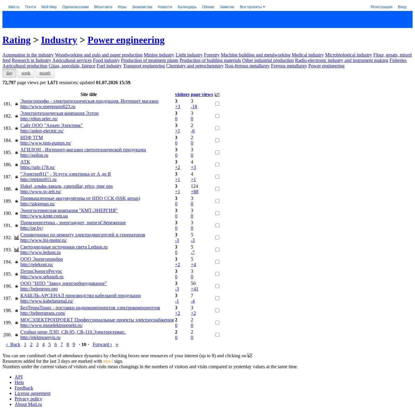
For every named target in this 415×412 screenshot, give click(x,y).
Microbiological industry (348, 54)
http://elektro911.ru (38, 179)
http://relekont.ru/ (36, 264)
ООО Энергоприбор (41, 259)
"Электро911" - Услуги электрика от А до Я (65, 174)
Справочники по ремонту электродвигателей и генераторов (82, 234)
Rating (16, 39)
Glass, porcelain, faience (72, 65)
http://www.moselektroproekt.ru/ (51, 325)
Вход (402, 6)
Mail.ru (14, 6)
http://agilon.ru (34, 155)
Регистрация (382, 6)
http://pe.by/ (31, 228)
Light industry (189, 54)
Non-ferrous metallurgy (247, 65)
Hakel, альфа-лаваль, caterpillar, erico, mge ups (66, 186)
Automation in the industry (28, 54)
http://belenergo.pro (39, 288)
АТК (25, 161)
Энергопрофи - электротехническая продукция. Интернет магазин (89, 101)
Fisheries (397, 60)
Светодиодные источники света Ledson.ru (64, 246)
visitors (182, 94)
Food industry (106, 60)
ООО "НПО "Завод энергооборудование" (63, 283)
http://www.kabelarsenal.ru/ (46, 301)
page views (202, 94)
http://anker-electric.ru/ (41, 130)
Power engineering (126, 39)
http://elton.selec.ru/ (39, 118)
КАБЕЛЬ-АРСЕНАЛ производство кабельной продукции (80, 295)
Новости (165, 6)
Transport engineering (144, 65)
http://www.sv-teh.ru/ (40, 191)
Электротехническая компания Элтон (59, 113)
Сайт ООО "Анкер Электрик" (51, 125)
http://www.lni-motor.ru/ (43, 240)
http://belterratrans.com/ (42, 313)
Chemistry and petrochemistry (195, 65)
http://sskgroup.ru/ (37, 203)
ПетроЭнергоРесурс (41, 271)
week (26, 73)
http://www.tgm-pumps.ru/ (45, 143)
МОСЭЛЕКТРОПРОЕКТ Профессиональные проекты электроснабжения (97, 319)
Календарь (187, 6)
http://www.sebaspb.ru (41, 276)
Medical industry (308, 54)
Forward (102, 344)
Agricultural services (72, 60)
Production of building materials (210, 60)
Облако (208, 6)
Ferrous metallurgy (289, 65)
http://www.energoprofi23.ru (47, 106)
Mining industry (159, 54)
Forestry (212, 54)
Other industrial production (268, 60)
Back (13, 344)
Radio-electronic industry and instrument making (341, 60)
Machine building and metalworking (255, 54)
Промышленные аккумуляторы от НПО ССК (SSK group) (80, 198)
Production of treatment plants (149, 60)
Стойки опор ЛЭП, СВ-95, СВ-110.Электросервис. (73, 332)
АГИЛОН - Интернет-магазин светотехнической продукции (83, 149)
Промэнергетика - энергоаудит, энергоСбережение (73, 222)
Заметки (227, 6)
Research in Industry (31, 60)
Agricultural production (24, 65)
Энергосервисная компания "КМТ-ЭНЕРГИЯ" (69, 210)
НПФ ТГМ (31, 137)
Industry (59, 39)
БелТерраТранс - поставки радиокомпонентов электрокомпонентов (90, 307)
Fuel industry (109, 65)
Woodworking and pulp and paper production (98, 54)
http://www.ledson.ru (40, 252)
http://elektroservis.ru (40, 337)
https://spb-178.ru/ (37, 167)
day (9, 73)
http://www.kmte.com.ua (44, 215)
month (44, 73)
